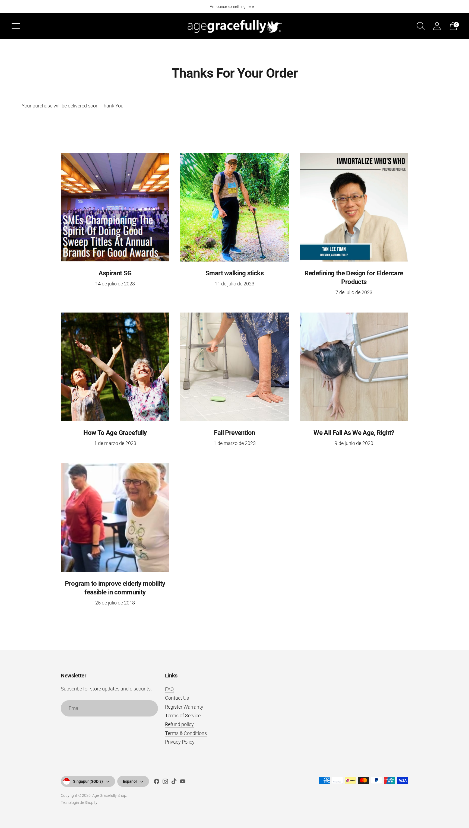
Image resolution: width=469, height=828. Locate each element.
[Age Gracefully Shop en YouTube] (182, 782)
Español (130, 781)
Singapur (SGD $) (88, 781)
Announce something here (232, 6)
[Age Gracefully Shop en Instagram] (165, 782)
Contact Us (177, 698)
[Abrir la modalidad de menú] (15, 26)
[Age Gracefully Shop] (234, 26)
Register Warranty (184, 707)
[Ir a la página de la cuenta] (437, 26)
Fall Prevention (234, 433)
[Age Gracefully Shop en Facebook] (156, 782)
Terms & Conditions (186, 733)
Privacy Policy (180, 742)
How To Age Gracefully (115, 433)
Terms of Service (183, 715)
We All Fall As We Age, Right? (353, 433)
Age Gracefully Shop (109, 795)
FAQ (169, 689)
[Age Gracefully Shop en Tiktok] (174, 782)
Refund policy (179, 724)
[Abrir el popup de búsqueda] (420, 26)
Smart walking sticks (234, 273)
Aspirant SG (115, 273)
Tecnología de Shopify (79, 802)
